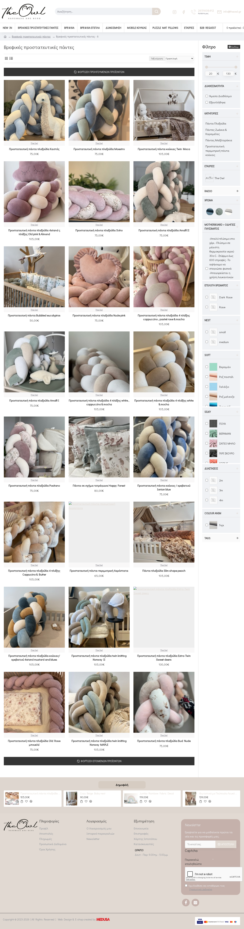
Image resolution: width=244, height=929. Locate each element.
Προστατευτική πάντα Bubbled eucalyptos (34, 315)
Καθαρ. (235, 46)
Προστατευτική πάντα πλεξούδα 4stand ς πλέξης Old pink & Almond (34, 232)
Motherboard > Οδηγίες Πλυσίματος (220, 226)
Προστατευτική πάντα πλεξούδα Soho (99, 230)
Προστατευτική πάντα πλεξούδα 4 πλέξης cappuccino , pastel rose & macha (164, 317)
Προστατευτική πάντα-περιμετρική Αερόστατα (99, 570)
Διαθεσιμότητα (214, 86)
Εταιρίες (209, 166)
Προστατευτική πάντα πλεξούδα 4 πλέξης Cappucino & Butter (34, 572)
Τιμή (208, 56)
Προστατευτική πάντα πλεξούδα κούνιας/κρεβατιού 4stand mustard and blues (34, 657)
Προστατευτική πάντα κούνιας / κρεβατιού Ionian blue (163, 487)
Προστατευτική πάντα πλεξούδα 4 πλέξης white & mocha (163, 402)
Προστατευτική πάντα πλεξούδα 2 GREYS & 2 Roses (40, 793)
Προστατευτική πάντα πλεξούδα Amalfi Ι (34, 400)
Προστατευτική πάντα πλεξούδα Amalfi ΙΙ (164, 230)
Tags (207, 538)
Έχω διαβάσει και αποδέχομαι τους (207, 887)
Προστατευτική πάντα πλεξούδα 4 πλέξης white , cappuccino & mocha (99, 402)
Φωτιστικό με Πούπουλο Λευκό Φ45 (219, 793)
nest (207, 320)
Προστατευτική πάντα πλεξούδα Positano (34, 485)
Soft (207, 355)
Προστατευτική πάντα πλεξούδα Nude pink (99, 315)
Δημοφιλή (122, 785)
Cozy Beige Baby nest (92, 793)
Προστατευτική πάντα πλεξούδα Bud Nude (164, 741)
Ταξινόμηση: (157, 58)
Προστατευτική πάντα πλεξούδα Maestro (99, 149)
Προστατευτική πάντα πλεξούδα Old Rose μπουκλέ (34, 742)
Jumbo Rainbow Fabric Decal (157, 793)
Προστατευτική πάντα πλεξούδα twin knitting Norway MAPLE (99, 742)
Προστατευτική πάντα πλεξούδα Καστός (34, 149)
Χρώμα (209, 200)
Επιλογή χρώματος (216, 285)
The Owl (34, 143)
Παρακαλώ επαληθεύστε (193, 862)
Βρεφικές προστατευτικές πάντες (31, 36)
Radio (208, 191)
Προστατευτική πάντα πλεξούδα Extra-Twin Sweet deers (164, 657)
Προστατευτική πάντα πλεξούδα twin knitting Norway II (99, 657)
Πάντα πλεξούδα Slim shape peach (163, 570)
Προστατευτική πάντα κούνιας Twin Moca (164, 149)
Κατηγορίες (211, 113)
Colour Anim (213, 513)
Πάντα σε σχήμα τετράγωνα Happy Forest (99, 485)
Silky (208, 411)
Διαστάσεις (211, 468)
